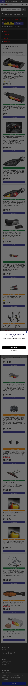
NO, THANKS (14, 350)
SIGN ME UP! (14, 347)
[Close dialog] (26, 332)
